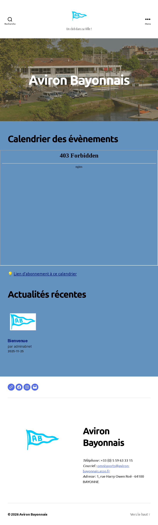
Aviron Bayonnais (33, 514)
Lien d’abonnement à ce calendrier (45, 273)
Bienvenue (18, 340)
